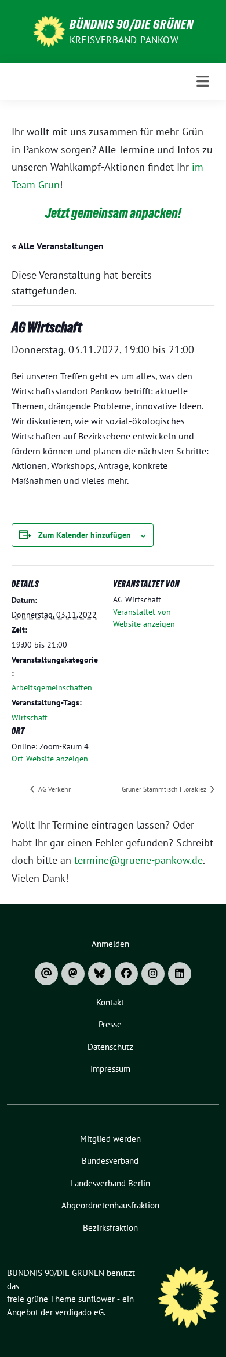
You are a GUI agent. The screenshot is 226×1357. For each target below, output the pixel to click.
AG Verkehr (54, 789)
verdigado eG (79, 1312)
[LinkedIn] (179, 973)
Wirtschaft (30, 717)
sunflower (96, 1298)
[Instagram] (153, 973)
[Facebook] (126, 973)
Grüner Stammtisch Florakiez (165, 789)
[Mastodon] (73, 973)
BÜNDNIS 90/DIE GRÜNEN (132, 24)
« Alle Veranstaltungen (58, 246)
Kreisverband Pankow (124, 40)
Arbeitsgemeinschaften (52, 687)
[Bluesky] (99, 973)
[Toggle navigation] (203, 81)
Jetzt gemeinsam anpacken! (113, 213)
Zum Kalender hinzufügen (84, 535)
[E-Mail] (46, 973)
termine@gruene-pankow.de (138, 860)
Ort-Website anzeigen (50, 758)
